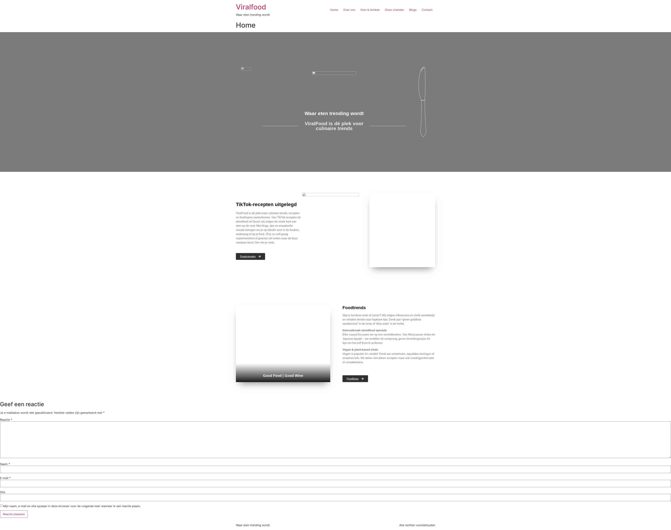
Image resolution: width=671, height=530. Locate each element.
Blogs (413, 10)
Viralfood (251, 7)
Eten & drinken (370, 10)
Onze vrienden (394, 10)
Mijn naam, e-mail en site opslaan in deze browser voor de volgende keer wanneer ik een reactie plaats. (72, 506)
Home (334, 10)
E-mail (5, 478)
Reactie (6, 419)
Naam (5, 464)
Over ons (349, 10)
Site (2, 492)
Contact (427, 10)
